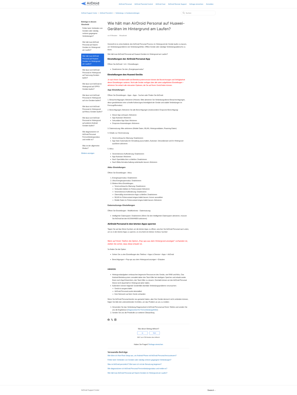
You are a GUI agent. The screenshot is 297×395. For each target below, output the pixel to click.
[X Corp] (112, 320)
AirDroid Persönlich (106, 13)
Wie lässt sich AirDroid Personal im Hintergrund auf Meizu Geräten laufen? (92, 109)
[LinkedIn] (115, 320)
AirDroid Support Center (89, 13)
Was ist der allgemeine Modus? (90, 147)
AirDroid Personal (125, 4)
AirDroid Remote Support (177, 4)
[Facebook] (109, 320)
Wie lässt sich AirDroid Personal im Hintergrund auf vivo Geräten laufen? (91, 97)
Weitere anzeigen (87, 153)
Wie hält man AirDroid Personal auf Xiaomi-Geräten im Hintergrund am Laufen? (91, 46)
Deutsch (211, 390)
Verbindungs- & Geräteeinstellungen (127, 13)
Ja (142, 333)
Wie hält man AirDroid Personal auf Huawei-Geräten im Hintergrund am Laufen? (91, 60)
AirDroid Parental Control (143, 4)
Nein (154, 333)
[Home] (90, 5)
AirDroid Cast (160, 4)
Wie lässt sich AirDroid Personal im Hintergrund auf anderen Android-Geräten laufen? (91, 122)
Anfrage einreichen (196, 4)
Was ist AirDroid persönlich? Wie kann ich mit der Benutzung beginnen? (134, 364)
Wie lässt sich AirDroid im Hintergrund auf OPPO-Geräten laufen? (92, 86)
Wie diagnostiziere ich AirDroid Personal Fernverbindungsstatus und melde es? (91, 136)
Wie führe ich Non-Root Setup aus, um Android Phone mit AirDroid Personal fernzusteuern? (142, 355)
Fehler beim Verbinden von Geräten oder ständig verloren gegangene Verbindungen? (92, 32)
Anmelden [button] (209, 4)
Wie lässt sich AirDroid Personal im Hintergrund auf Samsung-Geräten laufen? (91, 74)
